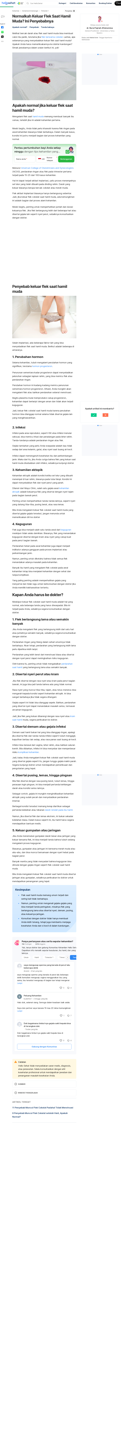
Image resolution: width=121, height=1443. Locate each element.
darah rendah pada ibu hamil (59, 810)
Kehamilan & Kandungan (30, 11)
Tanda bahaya (47, 27)
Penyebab (34, 27)
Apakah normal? (19, 27)
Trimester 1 (45, 11)
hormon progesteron (42, 366)
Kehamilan (15, 11)
